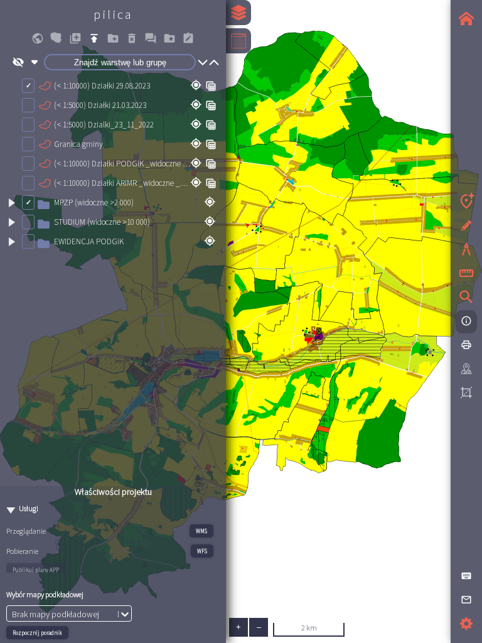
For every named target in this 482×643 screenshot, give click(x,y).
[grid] (113, 280)
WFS (202, 551)
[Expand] (11, 202)
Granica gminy (78, 144)
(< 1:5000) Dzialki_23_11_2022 (104, 124)
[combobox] (13, 614)
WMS (201, 530)
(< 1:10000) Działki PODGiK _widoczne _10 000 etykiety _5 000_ (122, 163)
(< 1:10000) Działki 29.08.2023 (102, 85)
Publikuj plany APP (36, 569)
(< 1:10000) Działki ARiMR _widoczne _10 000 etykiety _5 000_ (122, 183)
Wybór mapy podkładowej (44, 594)
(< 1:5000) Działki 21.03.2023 (100, 105)
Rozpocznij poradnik (37, 632)
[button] (37, 38)
